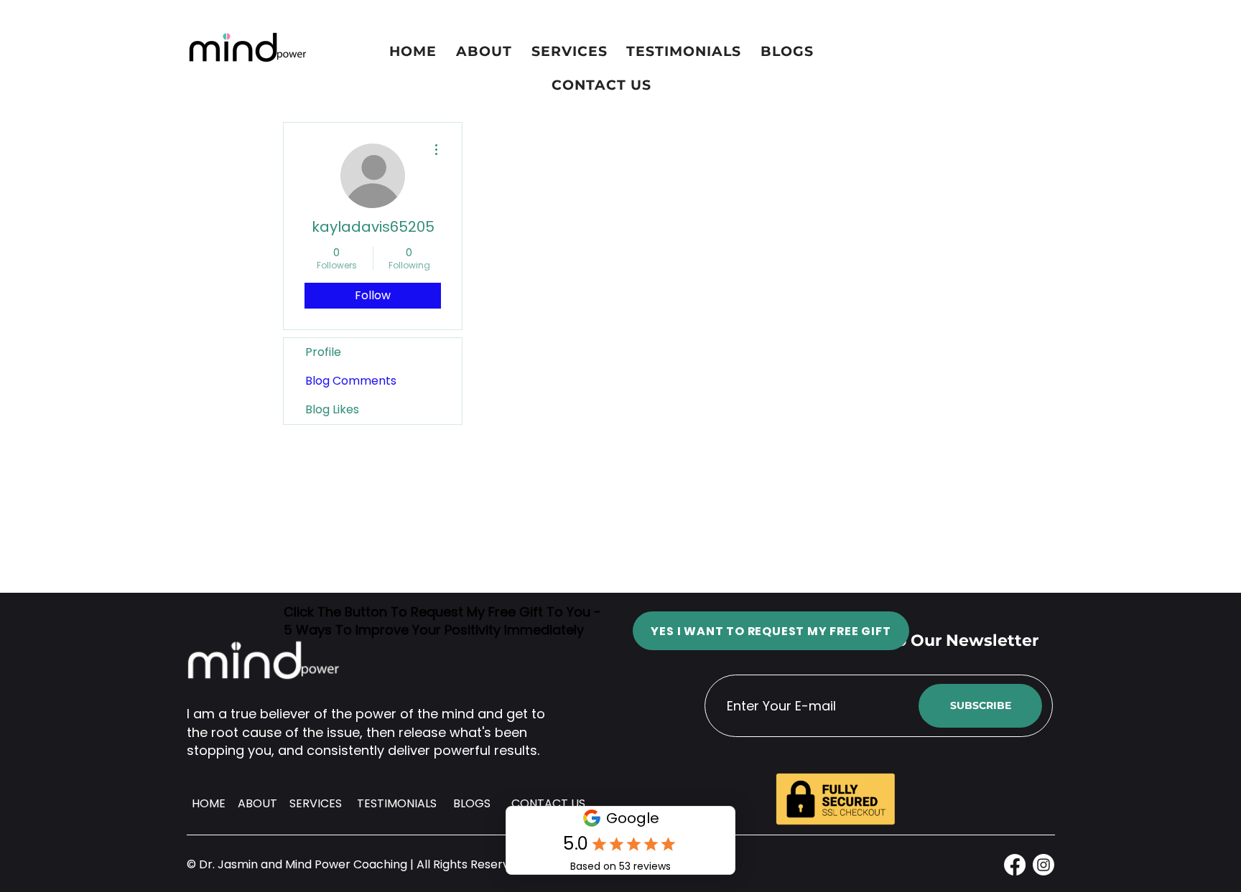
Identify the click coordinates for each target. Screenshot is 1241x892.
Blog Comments (350, 380)
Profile (323, 352)
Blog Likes (332, 409)
